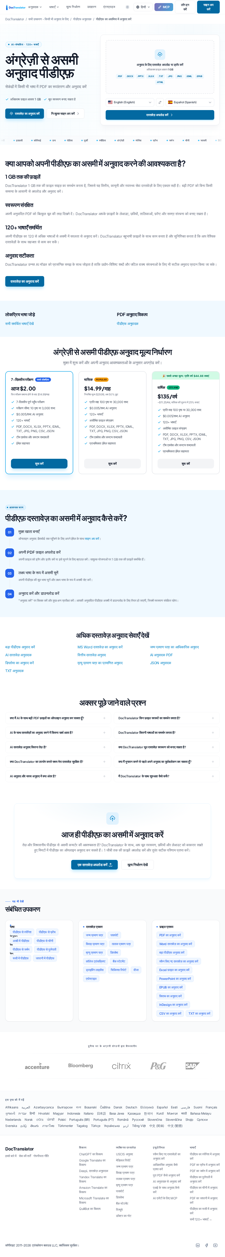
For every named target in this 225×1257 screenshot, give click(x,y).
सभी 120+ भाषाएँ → (201, 1219)
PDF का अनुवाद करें (170, 935)
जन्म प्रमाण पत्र (94, 935)
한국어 (148, 1113)
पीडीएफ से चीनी (45, 941)
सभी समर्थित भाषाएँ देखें (19, 323)
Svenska (11, 1126)
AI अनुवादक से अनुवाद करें (167, 1181)
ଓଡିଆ (40, 1119)
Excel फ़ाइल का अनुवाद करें (174, 970)
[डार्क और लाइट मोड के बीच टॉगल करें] (127, 7)
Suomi (198, 1107)
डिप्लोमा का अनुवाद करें (19, 663)
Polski (62, 1119)
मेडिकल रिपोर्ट (123, 1160)
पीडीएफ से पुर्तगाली (46, 949)
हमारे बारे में (10, 1156)
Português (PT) (103, 1119)
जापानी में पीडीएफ (45, 958)
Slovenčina (154, 1119)
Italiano (88, 1113)
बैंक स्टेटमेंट (119, 961)
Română (123, 1119)
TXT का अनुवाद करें (199, 1013)
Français (211, 1107)
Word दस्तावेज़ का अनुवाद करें (175, 944)
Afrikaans (11, 1107)
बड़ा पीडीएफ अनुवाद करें (20, 647)
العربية (26, 1107)
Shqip (189, 1119)
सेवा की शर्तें (25, 1156)
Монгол (172, 1113)
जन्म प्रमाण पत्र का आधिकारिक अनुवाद (174, 647)
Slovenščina (174, 1119)
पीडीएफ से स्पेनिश (22, 932)
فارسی (185, 1107)
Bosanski (90, 1107)
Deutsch (131, 1107)
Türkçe (95, 1126)
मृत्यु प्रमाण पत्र (94, 952)
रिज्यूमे (119, 1209)
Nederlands (13, 1119)
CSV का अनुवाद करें (170, 1013)
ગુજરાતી (10, 1113)
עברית (22, 1113)
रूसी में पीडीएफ (20, 958)
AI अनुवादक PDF (161, 655)
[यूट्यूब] (215, 1245)
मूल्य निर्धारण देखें (138, 865)
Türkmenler (65, 1126)
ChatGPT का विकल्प (91, 1154)
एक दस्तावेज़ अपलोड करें (92, 865)
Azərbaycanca (44, 1107)
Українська (112, 1126)
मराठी (184, 1113)
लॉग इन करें (185, 7)
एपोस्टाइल (91, 979)
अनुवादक (33, 7)
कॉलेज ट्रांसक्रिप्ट (95, 961)
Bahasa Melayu (200, 1113)
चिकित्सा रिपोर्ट (118, 970)
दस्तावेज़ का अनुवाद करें (27, 113)
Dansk (118, 1107)
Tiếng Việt (139, 1126)
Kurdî (159, 1113)
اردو (126, 1126)
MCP (166, 7)
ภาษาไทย (48, 1126)
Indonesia (73, 1113)
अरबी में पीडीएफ (21, 941)
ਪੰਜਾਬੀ (50, 1119)
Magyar (58, 1113)
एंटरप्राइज (109, 7)
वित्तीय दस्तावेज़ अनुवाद (92, 655)
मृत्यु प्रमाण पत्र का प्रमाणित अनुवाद (100, 663)
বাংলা (78, 1107)
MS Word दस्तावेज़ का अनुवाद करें (100, 647)
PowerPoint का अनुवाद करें (175, 979)
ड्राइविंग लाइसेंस (94, 970)
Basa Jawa (116, 1113)
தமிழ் (23, 1126)
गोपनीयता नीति (41, 1156)
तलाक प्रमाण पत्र (121, 944)
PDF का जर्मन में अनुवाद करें (205, 1171)
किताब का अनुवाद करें (170, 996)
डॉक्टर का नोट (123, 1216)
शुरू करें (39, 463)
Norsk (29, 1119)
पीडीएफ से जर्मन (21, 949)
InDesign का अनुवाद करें (173, 1004)
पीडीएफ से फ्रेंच (47, 932)
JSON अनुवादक (160, 663)
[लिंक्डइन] (197, 1245)
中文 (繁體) (175, 1126)
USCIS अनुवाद (124, 1154)
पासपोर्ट (114, 935)
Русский (138, 1119)
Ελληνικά (146, 1107)
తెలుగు (34, 1126)
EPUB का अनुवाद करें (171, 987)
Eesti (174, 1107)
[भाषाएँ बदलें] (160, 102)
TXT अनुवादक (14, 671)
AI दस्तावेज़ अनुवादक (18, 655)
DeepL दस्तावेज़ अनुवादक (93, 1171)
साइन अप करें (208, 7)
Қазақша (134, 1113)
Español (162, 1107)
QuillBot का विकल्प (90, 1209)
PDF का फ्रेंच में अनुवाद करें (205, 1165)
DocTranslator (19, 1149)
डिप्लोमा (114, 952)
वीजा (136, 970)
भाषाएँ (52, 7)
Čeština (105, 1107)
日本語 (101, 1113)
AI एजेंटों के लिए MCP (165, 1198)
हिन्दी (32, 1113)
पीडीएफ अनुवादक (127, 323)
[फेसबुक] (206, 1245)
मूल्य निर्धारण (73, 7)
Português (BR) (79, 1119)
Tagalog (81, 1126)
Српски (202, 1119)
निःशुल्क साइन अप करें (62, 113)
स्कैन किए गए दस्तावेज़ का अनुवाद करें (178, 961)
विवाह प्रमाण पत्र (95, 944)
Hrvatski (43, 1113)
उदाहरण (91, 7)
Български (65, 1107)
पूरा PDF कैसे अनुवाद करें (166, 1175)
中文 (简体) (156, 1126)
